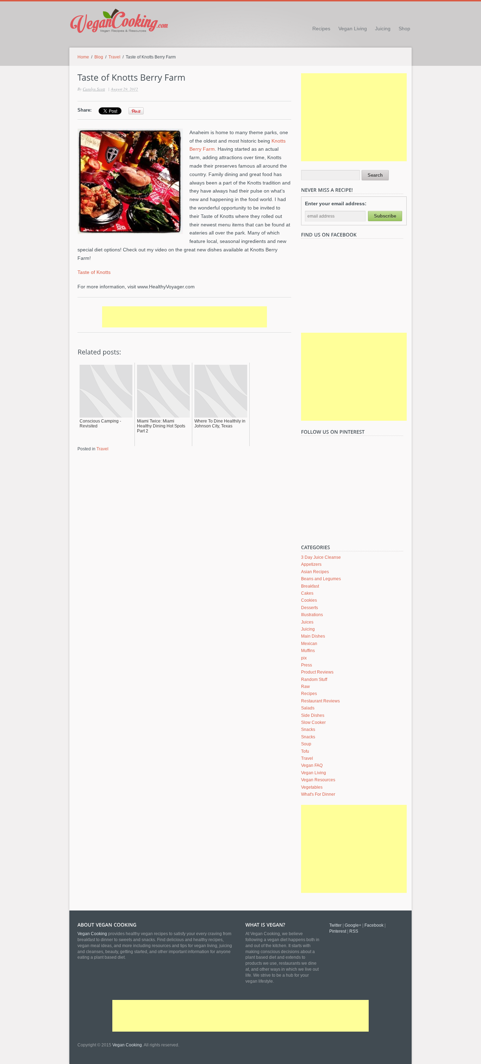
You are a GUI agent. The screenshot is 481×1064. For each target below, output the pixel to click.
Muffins (308, 650)
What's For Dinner (318, 794)
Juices (307, 622)
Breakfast (310, 586)
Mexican (309, 643)
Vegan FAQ (312, 765)
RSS (353, 931)
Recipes (321, 28)
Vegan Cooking (127, 1045)
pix (304, 658)
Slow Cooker (313, 722)
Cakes (307, 593)
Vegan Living (352, 28)
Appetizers (311, 564)
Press (306, 665)
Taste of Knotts (94, 272)
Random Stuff (314, 679)
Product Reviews (317, 672)
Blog (98, 57)
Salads (307, 708)
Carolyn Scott (94, 89)
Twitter (335, 925)
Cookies (309, 600)
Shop (404, 28)
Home (83, 57)
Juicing (383, 28)
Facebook (373, 925)
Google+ (353, 925)
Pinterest (337, 931)
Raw (305, 686)
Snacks (308, 729)
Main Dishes (313, 636)
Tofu (305, 751)
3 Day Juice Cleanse (321, 557)
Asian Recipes (315, 571)
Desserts (309, 607)
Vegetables (312, 787)
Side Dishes (312, 715)
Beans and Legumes (321, 578)
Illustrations (312, 614)
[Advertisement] (184, 316)
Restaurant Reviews (320, 701)
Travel (114, 57)
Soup (306, 743)
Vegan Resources (318, 779)
